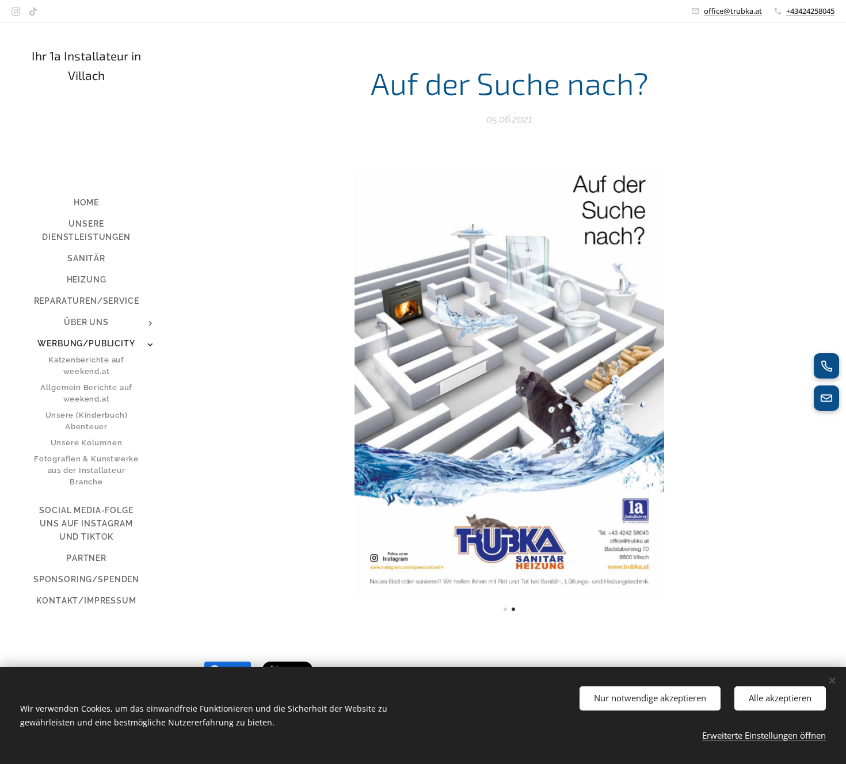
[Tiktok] (33, 11)
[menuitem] (86, 202)
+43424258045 (810, 11)
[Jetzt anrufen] (826, 366)
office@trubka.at (733, 11)
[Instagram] (16, 11)
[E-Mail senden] (826, 398)
